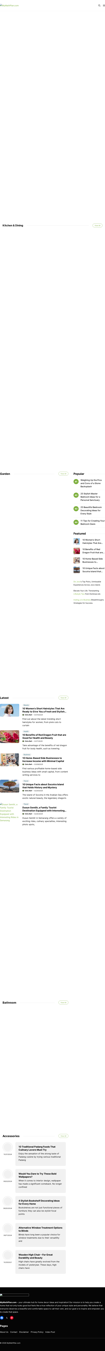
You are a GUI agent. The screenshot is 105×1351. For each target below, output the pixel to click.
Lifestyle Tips (79, 594)
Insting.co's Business (82, 600)
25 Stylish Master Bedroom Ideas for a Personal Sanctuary (90, 496)
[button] (99, 5)
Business (27, 755)
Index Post (50, 1332)
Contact (13, 1332)
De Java (77, 581)
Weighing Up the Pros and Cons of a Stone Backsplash (91, 483)
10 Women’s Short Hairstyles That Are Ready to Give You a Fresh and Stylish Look (43, 711)
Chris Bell (28, 715)
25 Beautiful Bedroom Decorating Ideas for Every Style (91, 510)
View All (97, 225)
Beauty (26, 705)
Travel (26, 781)
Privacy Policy (37, 1332)
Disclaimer (24, 1332)
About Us (4, 1332)
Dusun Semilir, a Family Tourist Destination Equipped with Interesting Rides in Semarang (43, 810)
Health (26, 731)
